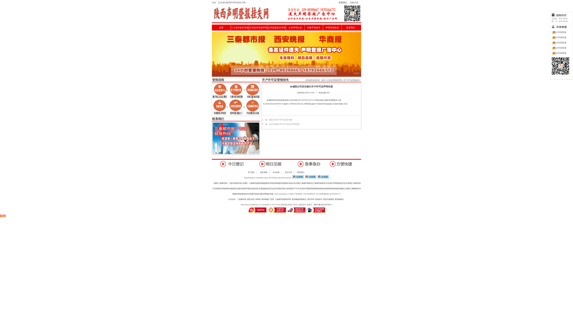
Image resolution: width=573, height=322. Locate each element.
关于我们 (251, 172)
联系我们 (343, 2)
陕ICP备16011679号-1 (323, 205)
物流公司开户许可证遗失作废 (280, 120)
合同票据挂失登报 (277, 27)
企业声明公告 (295, 27)
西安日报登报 (328, 199)
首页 (221, 27)
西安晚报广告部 (267, 199)
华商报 (258, 199)
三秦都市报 (241, 199)
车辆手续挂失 (314, 27)
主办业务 (276, 172)
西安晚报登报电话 (299, 199)
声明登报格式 (332, 27)
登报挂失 (318, 199)
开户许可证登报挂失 (352, 80)
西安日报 (250, 199)
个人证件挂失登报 (240, 27)
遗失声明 (310, 199)
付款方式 (354, 2)
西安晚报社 (339, 199)
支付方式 (288, 172)
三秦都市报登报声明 (283, 199)
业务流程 (264, 172)
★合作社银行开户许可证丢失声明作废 (284, 124)
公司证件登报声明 (258, 27)
